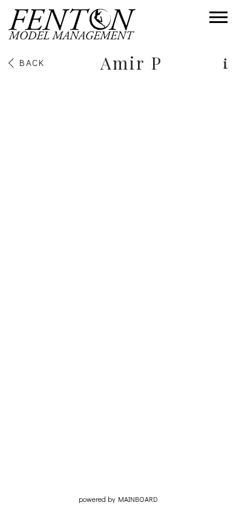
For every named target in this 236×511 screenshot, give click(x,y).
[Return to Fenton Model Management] (72, 24)
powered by (118, 499)
